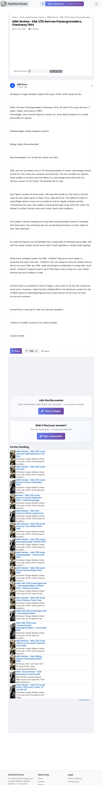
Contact (41, 782)
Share (46, 351)
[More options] (91, 85)
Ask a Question (52, 436)
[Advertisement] (52, 49)
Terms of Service (75, 778)
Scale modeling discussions (32, 17)
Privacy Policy (73, 782)
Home (14, 17)
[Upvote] (27, 351)
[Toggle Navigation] (96, 3)
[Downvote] (36, 351)
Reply (17, 351)
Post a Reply (53, 411)
